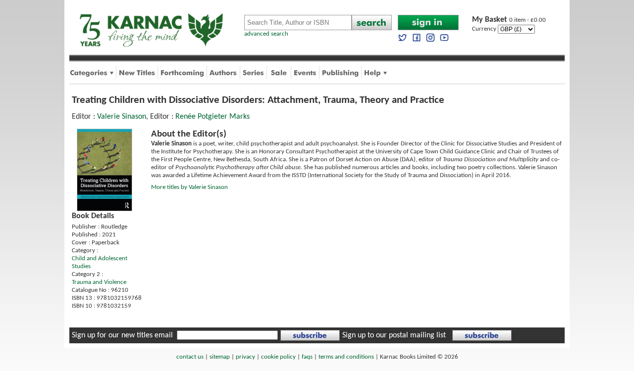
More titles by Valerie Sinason (189, 187)
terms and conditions (346, 357)
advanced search (266, 34)
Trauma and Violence (99, 282)
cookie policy (278, 357)
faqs (307, 357)
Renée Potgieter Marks (212, 117)
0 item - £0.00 (509, 20)
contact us (190, 357)
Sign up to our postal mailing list (394, 335)
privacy (245, 357)
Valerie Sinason (121, 117)
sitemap (220, 357)
